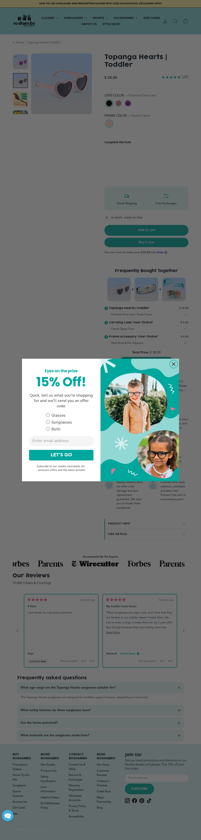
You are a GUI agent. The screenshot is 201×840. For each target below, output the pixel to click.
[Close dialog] (173, 364)
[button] (7, 815)
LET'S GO (61, 455)
